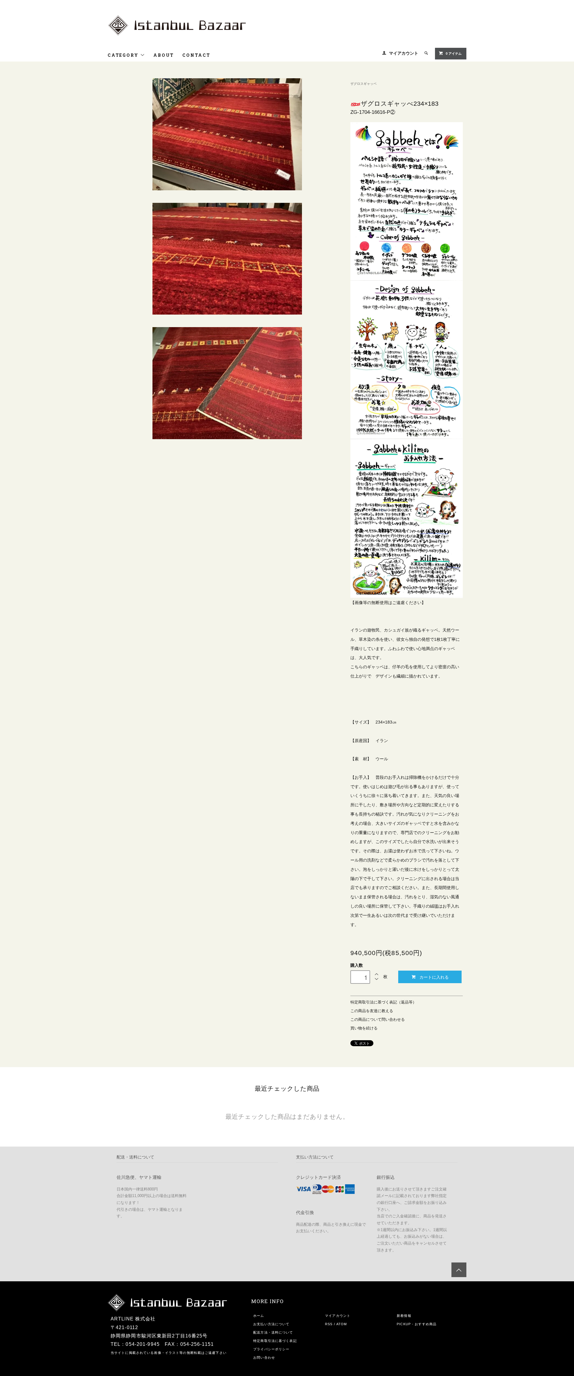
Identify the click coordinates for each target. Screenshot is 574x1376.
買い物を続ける (364, 1028)
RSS (328, 1324)
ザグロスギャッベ (363, 83)
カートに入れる (434, 977)
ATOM (341, 1324)
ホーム (258, 1315)
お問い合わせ (264, 1357)
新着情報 (404, 1315)
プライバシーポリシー (271, 1349)
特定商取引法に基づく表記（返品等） (383, 1002)
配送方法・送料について (273, 1332)
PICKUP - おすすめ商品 (416, 1324)
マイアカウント (403, 53)
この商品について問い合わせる (377, 1020)
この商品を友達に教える (371, 1011)
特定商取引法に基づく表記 (275, 1341)
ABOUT (163, 55)
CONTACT (196, 55)
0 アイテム (454, 53)
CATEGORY (124, 55)
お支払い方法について (271, 1324)
